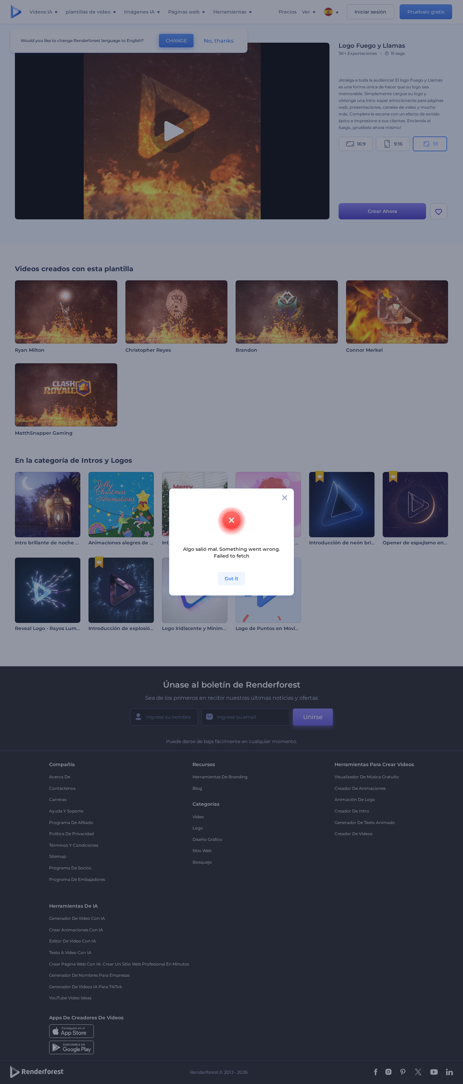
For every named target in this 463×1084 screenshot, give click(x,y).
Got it (231, 579)
